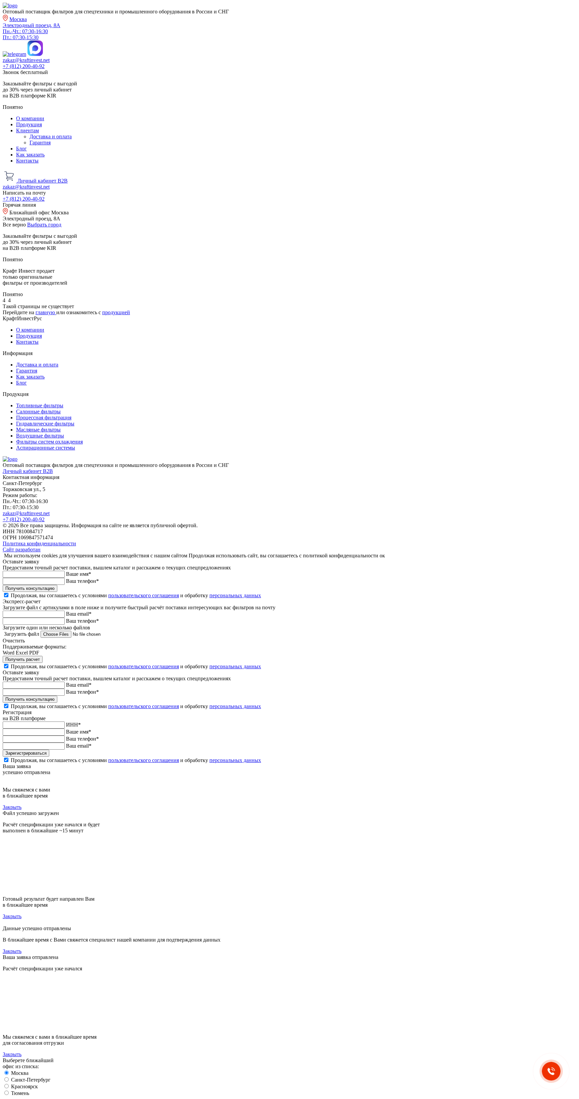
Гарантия (40, 142)
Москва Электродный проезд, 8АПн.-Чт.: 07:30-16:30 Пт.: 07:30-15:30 (31, 28)
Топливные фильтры (39, 405)
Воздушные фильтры (40, 435)
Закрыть (12, 807)
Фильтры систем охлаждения (49, 441)
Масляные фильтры (38, 429)
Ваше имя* (78, 574)
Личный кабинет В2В (42, 181)
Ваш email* (78, 614)
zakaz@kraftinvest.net (26, 60)
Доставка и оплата (50, 136)
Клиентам (27, 130)
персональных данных (235, 595)
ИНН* (73, 725)
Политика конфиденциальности (39, 543)
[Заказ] (10, 181)
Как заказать (30, 154)
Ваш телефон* (82, 581)
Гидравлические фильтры (45, 423)
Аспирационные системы (45, 448)
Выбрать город (44, 224)
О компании (30, 118)
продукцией (116, 312)
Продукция (29, 124)
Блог (21, 148)
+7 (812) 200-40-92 (24, 66)
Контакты (27, 160)
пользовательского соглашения (143, 595)
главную (46, 312)
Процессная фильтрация (43, 417)
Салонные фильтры (38, 411)
